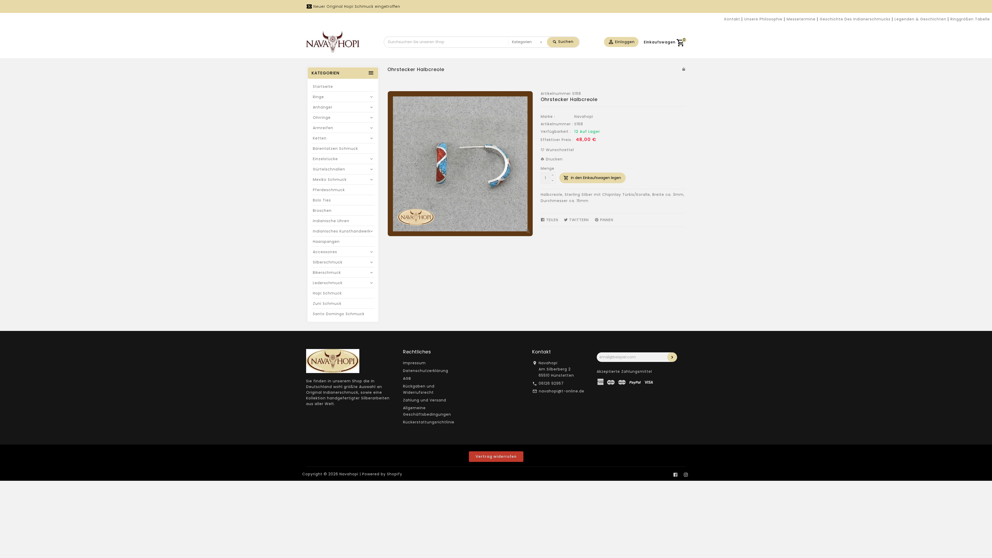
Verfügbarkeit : (556, 131)
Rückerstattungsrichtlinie (428, 422)
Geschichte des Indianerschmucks (855, 19)
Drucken (554, 159)
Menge (547, 168)
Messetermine (801, 19)
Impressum (414, 363)
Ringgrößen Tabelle (970, 19)
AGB (407, 378)
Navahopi (583, 116)
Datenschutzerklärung (425, 370)
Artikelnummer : (557, 124)
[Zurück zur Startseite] (684, 69)
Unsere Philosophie (763, 19)
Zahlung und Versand (424, 400)
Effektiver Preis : (557, 139)
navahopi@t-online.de (561, 391)
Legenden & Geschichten (920, 19)
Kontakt (732, 19)
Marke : (548, 116)
